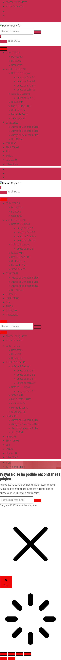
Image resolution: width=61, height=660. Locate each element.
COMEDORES (12, 122)
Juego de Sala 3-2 (26, 81)
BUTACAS (16, 60)
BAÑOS (9, 155)
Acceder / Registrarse (16, 1)
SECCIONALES (18, 118)
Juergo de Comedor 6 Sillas (24, 130)
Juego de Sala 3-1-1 (27, 85)
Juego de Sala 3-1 (26, 77)
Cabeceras (16, 64)
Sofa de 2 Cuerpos (20, 93)
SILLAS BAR (17, 139)
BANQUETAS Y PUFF (21, 106)
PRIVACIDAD (12, 163)
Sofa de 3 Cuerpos (20, 73)
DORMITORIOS (13, 52)
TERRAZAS (11, 143)
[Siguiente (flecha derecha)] (11, 658)
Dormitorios (17, 56)
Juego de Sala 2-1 (26, 97)
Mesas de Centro (19, 114)
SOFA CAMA (17, 102)
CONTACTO (11, 159)
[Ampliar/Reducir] (3, 654)
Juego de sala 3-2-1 (27, 89)
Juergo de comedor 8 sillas (24, 134)
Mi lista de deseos (14, 6)
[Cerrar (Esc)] (27, 654)
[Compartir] (19, 654)
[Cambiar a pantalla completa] (11, 654)
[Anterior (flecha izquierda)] (3, 658)
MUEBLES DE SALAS (16, 68)
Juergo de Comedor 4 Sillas (24, 126)
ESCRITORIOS (12, 147)
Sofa (8, 151)
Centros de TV (18, 110)
